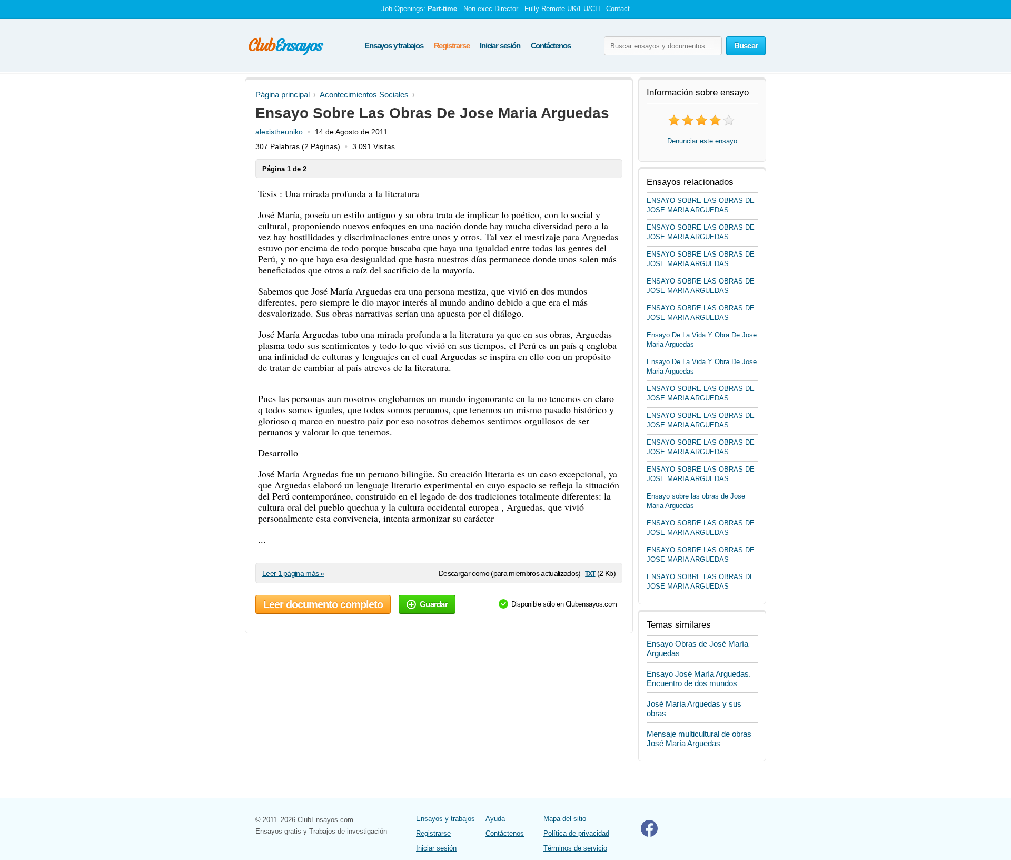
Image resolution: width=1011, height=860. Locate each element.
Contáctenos (551, 45)
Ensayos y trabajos (393, 45)
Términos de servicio (575, 848)
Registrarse (452, 45)
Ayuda (495, 819)
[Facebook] (649, 834)
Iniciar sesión (500, 45)
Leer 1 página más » (293, 573)
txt (590, 573)
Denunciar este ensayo (702, 141)
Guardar (434, 604)
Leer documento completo (323, 604)
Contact (618, 9)
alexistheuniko (279, 132)
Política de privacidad (576, 833)
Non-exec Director (490, 9)
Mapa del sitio (564, 819)
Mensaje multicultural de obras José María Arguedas (699, 738)
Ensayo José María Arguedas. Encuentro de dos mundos (699, 678)
